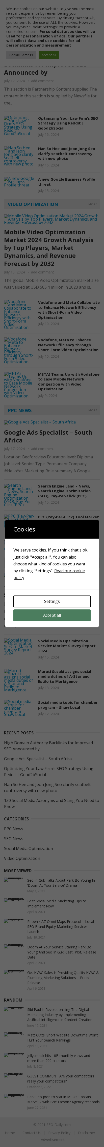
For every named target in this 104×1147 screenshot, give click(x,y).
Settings (52, 601)
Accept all (52, 615)
